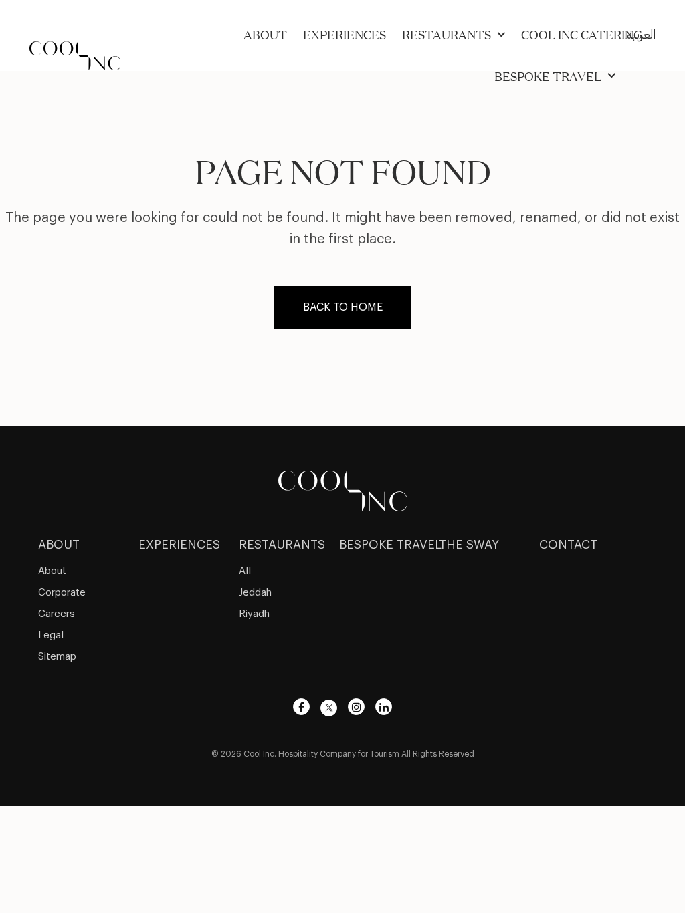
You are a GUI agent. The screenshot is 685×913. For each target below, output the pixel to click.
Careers (56, 614)
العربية (641, 35)
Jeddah (255, 593)
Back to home (343, 307)
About (265, 35)
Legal (51, 635)
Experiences (344, 35)
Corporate (62, 593)
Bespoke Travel (547, 76)
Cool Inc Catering (581, 35)
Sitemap (57, 657)
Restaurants (446, 35)
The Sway (469, 545)
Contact (568, 545)
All (245, 571)
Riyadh (254, 614)
